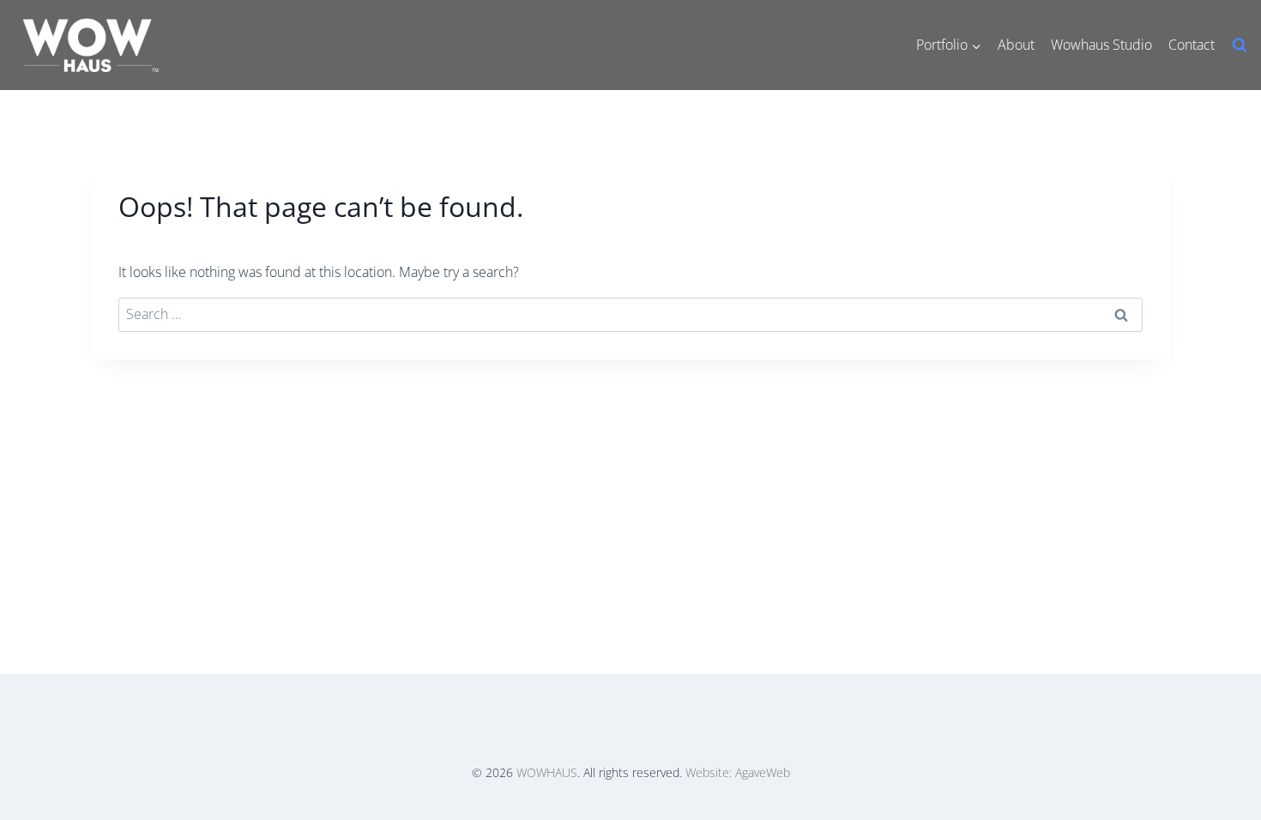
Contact (1191, 44)
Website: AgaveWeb (737, 772)
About (1016, 44)
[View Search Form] (1239, 45)
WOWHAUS (546, 772)
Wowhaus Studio (1101, 44)
